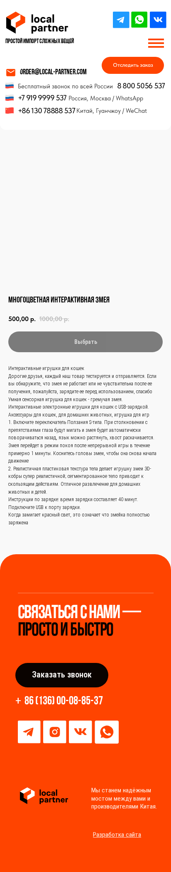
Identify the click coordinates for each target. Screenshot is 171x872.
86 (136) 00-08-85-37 (63, 701)
